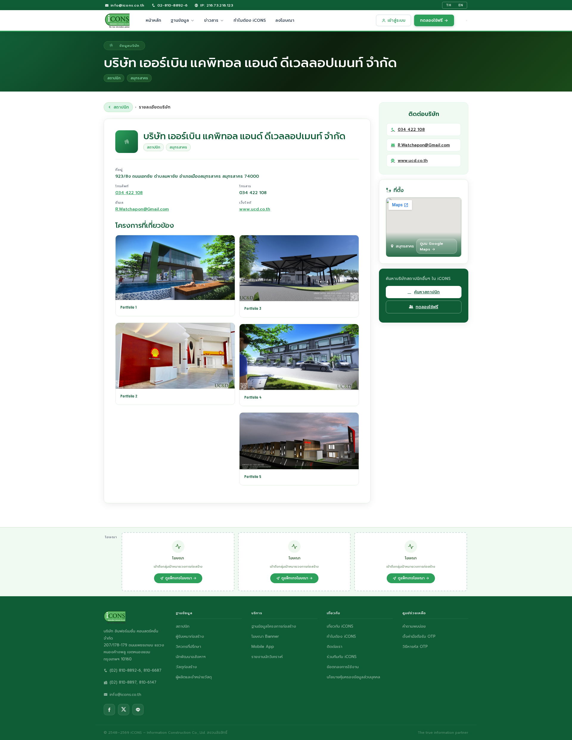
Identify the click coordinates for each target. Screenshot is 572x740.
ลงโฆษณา (284, 20)
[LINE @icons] (138, 709)
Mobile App (262, 646)
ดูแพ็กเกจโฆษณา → (180, 578)
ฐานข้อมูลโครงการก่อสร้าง (273, 626)
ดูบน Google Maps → (431, 246)
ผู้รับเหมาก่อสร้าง (190, 636)
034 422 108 (129, 193)
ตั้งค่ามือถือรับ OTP (419, 636)
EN (460, 5)
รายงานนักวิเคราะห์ (267, 657)
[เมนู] (466, 20)
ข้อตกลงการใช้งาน (343, 667)
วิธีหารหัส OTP (415, 646)
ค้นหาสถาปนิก (427, 292)
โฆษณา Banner (265, 636)
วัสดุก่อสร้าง (186, 667)
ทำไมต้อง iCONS (250, 20)
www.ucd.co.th (254, 209)
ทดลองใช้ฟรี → (434, 20)
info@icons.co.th (126, 5)
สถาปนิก (121, 107)
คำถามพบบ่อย (414, 626)
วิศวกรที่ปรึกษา (188, 646)
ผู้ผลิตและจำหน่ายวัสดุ (194, 677)
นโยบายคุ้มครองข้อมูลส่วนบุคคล (353, 677)
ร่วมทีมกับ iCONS (342, 657)
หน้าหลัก (153, 20)
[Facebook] (109, 709)
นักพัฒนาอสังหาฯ (191, 657)
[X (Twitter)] (123, 709)
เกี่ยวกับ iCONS (340, 626)
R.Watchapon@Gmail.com (142, 209)
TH (448, 5)
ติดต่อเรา (334, 646)
